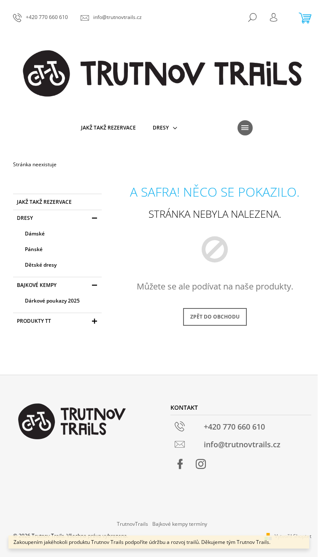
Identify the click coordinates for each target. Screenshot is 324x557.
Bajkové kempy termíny (179, 523)
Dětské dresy (41, 264)
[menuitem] (108, 127)
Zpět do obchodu (215, 316)
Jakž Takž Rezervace (44, 201)
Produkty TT (34, 320)
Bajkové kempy (37, 285)
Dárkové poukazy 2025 (52, 300)
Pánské (34, 249)
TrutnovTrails (132, 523)
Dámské (35, 233)
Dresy (25, 218)
